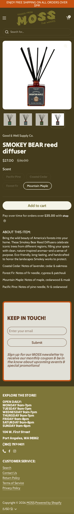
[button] (68, 18)
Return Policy (11, 478)
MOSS (31, 502)
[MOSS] (36, 18)
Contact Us (10, 473)
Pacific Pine (13, 176)
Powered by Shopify (48, 502)
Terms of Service (13, 483)
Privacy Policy (11, 488)
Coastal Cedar (38, 176)
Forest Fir (12, 186)
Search (7, 467)
